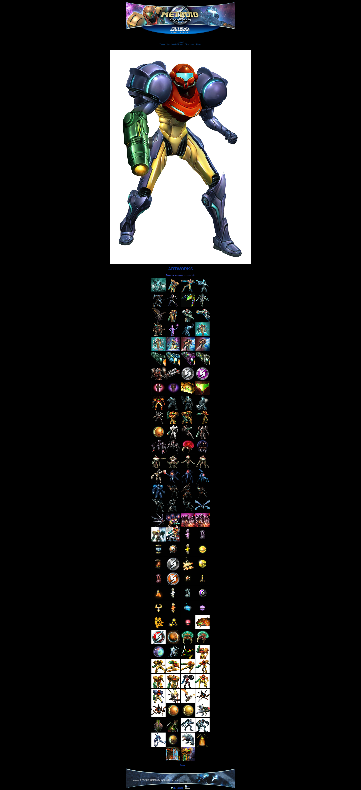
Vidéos (187, 44)
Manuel (198, 44)
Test (168, 44)
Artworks (174, 44)
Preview (162, 44)
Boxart (193, 44)
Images (180, 44)
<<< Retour (180, 765)
